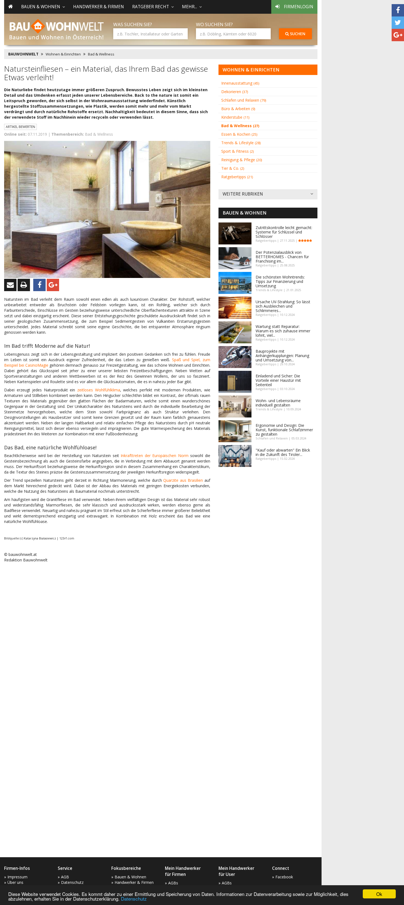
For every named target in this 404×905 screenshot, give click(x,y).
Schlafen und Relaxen (243, 100)
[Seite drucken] (24, 285)
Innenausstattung (240, 83)
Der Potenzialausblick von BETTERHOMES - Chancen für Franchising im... (282, 257)
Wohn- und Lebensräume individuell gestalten (278, 403)
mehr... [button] (189, 7)
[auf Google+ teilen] (398, 35)
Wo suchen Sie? (214, 24)
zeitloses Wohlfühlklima (98, 389)
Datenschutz (134, 898)
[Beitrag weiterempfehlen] (10, 285)
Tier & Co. (232, 168)
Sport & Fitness (237, 151)
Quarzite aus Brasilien (183, 480)
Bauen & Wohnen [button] (40, 7)
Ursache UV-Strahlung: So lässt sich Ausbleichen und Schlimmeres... (283, 306)
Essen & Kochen (239, 134)
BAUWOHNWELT (23, 54)
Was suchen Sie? (132, 24)
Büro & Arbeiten (238, 108)
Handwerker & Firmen (98, 7)
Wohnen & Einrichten (63, 54)
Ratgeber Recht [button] (150, 7)
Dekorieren (234, 91)
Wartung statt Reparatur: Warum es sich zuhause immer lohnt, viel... (283, 331)
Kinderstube (235, 117)
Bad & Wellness (101, 54)
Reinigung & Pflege (241, 159)
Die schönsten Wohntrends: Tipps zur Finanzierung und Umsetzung (280, 281)
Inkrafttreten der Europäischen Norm (155, 455)
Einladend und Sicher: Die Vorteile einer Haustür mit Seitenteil (278, 380)
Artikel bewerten (20, 126)
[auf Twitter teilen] (398, 22)
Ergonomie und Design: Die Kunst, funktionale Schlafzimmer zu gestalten (284, 430)
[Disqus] (107, 637)
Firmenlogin (298, 7)
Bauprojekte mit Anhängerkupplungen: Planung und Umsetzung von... (282, 356)
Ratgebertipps (237, 176)
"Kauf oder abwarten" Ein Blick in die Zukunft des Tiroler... (283, 452)
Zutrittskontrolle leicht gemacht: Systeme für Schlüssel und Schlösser (284, 232)
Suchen (297, 33)
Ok (379, 893)
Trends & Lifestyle (241, 142)
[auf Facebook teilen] (398, 10)
